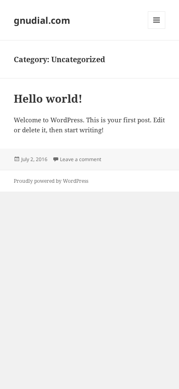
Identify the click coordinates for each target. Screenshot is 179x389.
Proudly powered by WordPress (51, 180)
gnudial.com (42, 20)
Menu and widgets (156, 28)
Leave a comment (80, 159)
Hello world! (48, 98)
